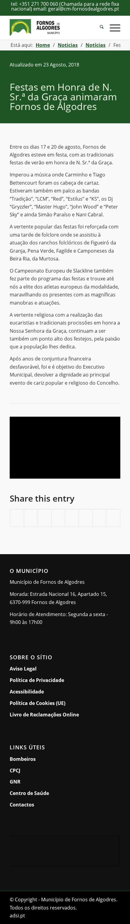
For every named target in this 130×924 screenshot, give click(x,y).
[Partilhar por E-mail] (113, 518)
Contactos (22, 804)
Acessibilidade (27, 691)
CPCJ (15, 770)
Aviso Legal (23, 668)
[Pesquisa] (99, 27)
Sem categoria (27, 74)
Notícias (102, 64)
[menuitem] (99, 27)
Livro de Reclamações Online (65, 714)
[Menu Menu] (112, 27)
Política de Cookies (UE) (37, 703)
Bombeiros (23, 759)
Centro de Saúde (29, 793)
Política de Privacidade (37, 680)
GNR (15, 781)
